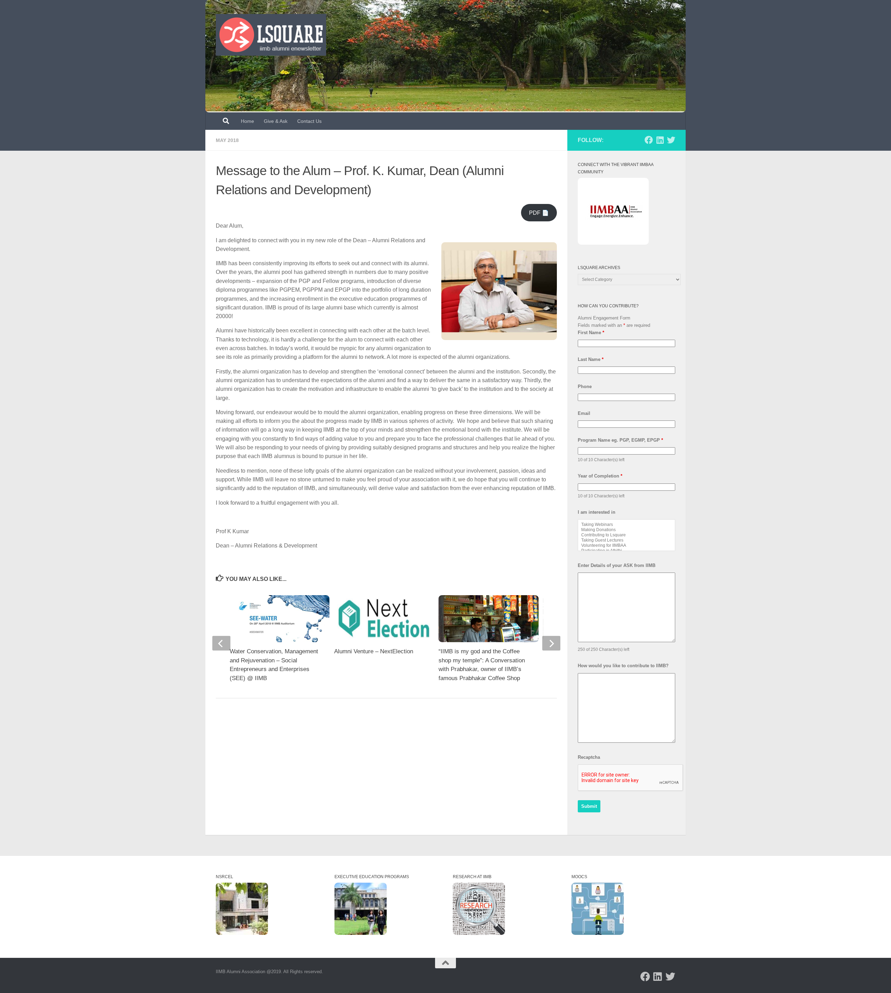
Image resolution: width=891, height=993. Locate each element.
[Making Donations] (626, 530)
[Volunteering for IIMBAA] (626, 545)
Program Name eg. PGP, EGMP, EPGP (620, 440)
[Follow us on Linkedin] (660, 140)
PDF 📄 (539, 213)
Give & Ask (275, 121)
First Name (591, 332)
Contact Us (309, 121)
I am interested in (596, 512)
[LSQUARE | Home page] (271, 35)
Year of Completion (600, 476)
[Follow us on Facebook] (649, 140)
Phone (585, 386)
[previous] (221, 643)
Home (247, 121)
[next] (551, 643)
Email (584, 413)
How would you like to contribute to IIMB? (623, 665)
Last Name (591, 359)
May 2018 (227, 140)
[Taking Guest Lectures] (626, 540)
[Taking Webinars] (626, 524)
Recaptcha (589, 757)
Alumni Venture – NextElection (373, 651)
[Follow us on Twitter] (671, 140)
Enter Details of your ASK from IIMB (616, 565)
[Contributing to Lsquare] (626, 535)
